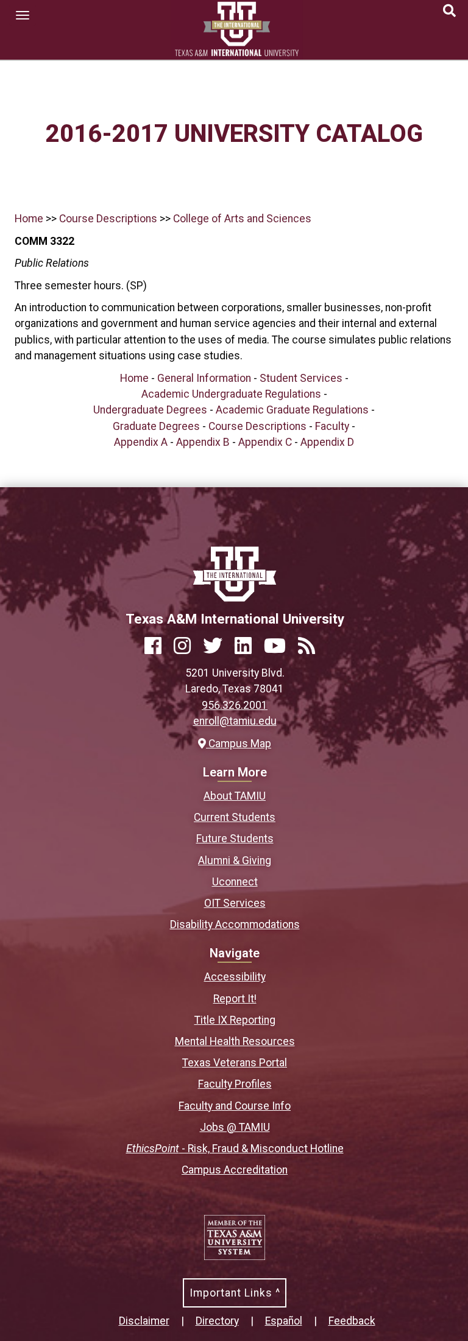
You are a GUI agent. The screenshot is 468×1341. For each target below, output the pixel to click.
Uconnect (235, 882)
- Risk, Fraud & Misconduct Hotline (235, 1148)
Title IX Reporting (234, 1020)
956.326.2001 (235, 705)
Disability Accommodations (235, 924)
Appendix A (141, 442)
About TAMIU (235, 796)
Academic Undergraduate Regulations (231, 394)
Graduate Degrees (156, 426)
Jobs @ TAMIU (235, 1127)
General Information (204, 378)
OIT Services (235, 903)
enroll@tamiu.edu (235, 721)
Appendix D (327, 442)
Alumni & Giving (234, 860)
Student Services (301, 378)
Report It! (235, 999)
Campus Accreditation (235, 1170)
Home (29, 219)
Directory (217, 1321)
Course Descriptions (108, 219)
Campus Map (238, 743)
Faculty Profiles (235, 1084)
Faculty (332, 426)
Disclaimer (144, 1321)
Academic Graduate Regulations (292, 410)
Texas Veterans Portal (234, 1063)
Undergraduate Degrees (150, 410)
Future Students (235, 838)
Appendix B (203, 442)
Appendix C (265, 442)
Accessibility (235, 977)
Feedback (351, 1321)
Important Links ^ (235, 1293)
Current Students (234, 817)
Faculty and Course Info (235, 1106)
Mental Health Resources (235, 1041)
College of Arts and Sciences (242, 219)
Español (283, 1321)
